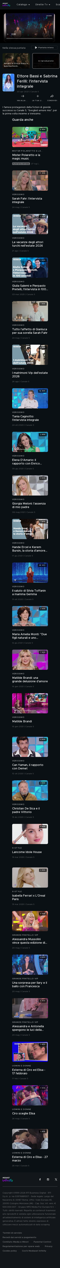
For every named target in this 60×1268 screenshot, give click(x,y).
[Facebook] (40, 1179)
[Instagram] (48, 1179)
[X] (56, 1179)
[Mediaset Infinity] (6, 4)
